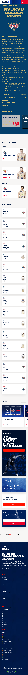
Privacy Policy (20, 668)
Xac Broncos (6, 659)
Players (3, 596)
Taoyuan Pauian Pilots (8, 654)
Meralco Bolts (6, 643)
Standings (3, 593)
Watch (3, 582)
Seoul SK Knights (7, 650)
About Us (3, 598)
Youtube (5, 616)
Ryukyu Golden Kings (8, 648)
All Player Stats (4, 589)
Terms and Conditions (12, 668)
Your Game (4, 577)
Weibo (5, 622)
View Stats (14, 450)
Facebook (6, 609)
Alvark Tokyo (6, 634)
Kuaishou (5, 620)
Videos (3, 586)
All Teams (3, 632)
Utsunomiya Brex (7, 657)
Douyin (5, 626)
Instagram (6, 613)
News (3, 584)
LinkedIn (5, 624)
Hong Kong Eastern (8, 639)
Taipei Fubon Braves (8, 652)
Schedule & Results (5, 579)
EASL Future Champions (6, 603)
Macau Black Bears (8, 641)
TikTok (5, 618)
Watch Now (14, 504)
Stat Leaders (4, 591)
